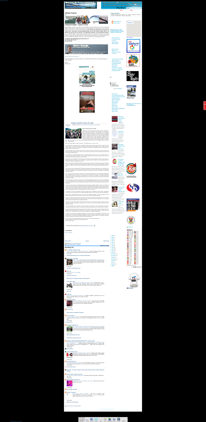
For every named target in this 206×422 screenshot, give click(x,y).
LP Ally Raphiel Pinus (116, 63)
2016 (113, 242)
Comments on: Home (71, 275)
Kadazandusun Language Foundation (75, 312)
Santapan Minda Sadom (72, 351)
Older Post (106, 241)
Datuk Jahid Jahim (71, 281)
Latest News (99, 10)
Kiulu (93, 10)
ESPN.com (69, 294)
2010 (113, 252)
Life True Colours (70, 315)
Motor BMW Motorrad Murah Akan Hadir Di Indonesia (83, 282)
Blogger (120, 88)
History (83, 10)
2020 (113, 237)
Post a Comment (68, 232)
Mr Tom (87, 124)
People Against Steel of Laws (82, 123)
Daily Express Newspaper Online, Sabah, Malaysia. (78, 278)
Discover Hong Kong (116, 52)
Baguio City (114, 50)
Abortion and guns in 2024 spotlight (73, 272)
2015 (113, 243)
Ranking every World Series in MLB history (75, 295)
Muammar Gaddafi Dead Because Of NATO (82, 300)
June (112, 262)
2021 (113, 235)
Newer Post (68, 241)
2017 (113, 240)
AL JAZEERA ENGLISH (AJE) (73, 250)
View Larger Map (130, 37)
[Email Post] (94, 225)
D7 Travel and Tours (116, 39)
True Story (97, 124)
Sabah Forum (114, 105)
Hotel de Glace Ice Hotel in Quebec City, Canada (83, 380)
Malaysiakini (69, 322)
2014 (113, 245)
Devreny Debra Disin (116, 70)
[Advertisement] (84, 235)
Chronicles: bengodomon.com (73, 268)
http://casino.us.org (4, 0)
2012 (113, 248)
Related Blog (95, 143)
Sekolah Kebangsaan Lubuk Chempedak (75, 362)
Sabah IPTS (114, 103)
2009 (113, 265)
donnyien (69, 291)
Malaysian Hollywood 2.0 (72, 325)
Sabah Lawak (114, 111)
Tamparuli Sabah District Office (118, 96)
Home (66, 10)
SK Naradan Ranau (116, 98)
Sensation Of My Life (71, 361)
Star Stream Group (71, 366)
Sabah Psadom (115, 109)
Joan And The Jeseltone (117, 67)
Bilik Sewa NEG (115, 43)
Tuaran (88, 10)
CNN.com (69, 271)
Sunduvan (92, 124)
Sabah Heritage (115, 42)
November (113, 255)
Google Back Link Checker (16, 421)
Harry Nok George (117, 21)
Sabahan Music (115, 102)
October (113, 257)
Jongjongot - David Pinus (117, 69)
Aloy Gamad (114, 66)
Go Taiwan (114, 53)
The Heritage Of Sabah (72, 389)
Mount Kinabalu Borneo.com (73, 334)
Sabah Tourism (115, 101)
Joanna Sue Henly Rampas (117, 59)
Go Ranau (114, 40)
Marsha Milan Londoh (116, 61)
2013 (113, 247)
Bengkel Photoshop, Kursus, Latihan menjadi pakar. (78, 255)
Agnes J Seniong (115, 60)
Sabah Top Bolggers (116, 99)
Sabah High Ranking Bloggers (118, 108)
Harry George (70, 309)
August (113, 260)
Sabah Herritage (115, 49)
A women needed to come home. (73, 316)
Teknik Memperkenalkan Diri (73, 379)
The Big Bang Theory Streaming (109, 410)
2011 (113, 250)
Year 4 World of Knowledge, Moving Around (75, 375)
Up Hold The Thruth (123, 410)
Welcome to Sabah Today (72, 402)
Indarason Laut (79, 124)
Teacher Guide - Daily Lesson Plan (74, 374)
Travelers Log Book (71, 392)
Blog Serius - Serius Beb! (72, 258)
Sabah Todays (70, 348)
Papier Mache (114, 64)
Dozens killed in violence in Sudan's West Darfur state (78, 251)
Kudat (84, 124)
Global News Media (71, 299)
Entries (118, 10)
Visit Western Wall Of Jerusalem (81, 393)
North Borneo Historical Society (74, 337)
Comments (127, 10)
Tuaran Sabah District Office (118, 95)
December (113, 253)
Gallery (78, 10)
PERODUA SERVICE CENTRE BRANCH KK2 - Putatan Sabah (81, 341)
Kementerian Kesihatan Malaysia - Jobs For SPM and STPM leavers (121, 162)
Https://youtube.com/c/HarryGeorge (72, 56)
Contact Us (72, 10)
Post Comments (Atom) (76, 243)
